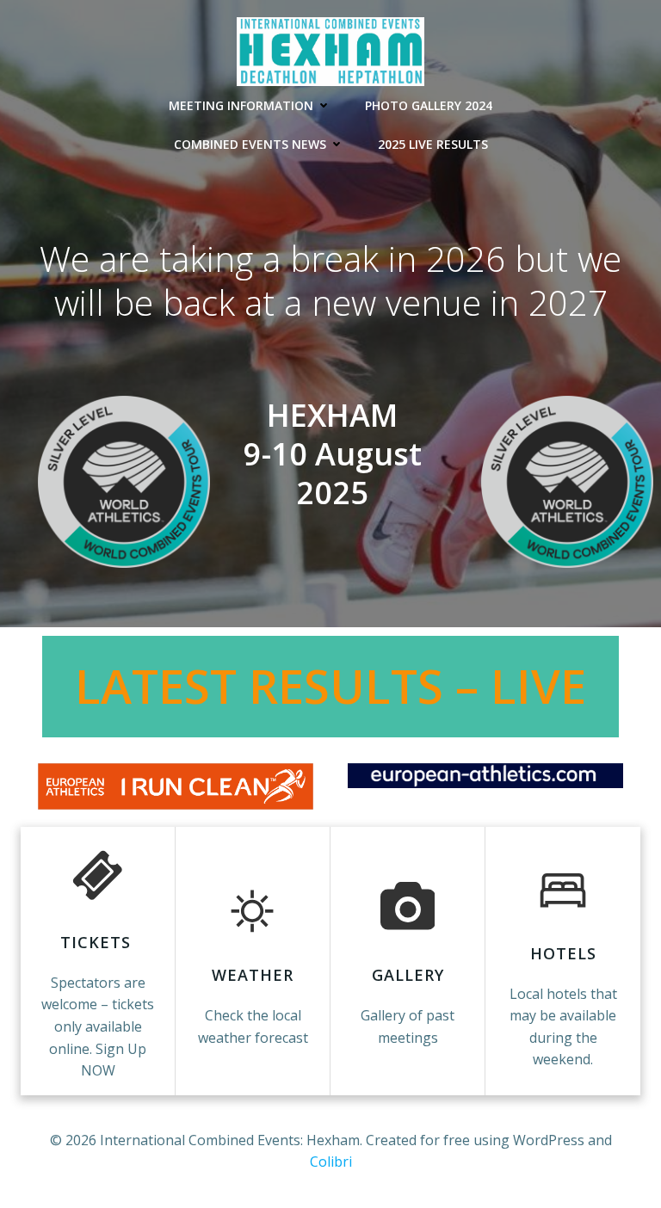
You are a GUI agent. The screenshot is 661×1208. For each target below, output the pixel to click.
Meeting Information (241, 105)
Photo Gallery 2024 (428, 105)
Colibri (331, 1161)
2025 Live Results (433, 144)
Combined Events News (250, 144)
